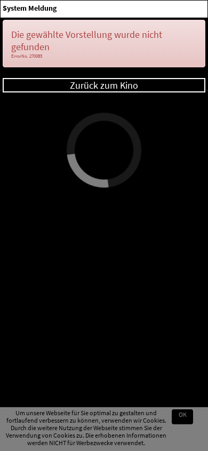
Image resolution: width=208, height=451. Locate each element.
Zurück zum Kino (104, 85)
